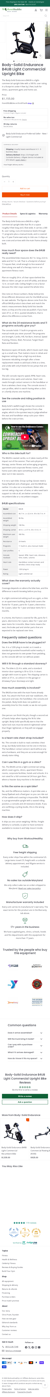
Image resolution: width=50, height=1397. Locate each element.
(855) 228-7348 (19, 4)
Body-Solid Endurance (27, 1115)
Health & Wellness (9, 1259)
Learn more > (21, 160)
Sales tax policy (33, 1389)
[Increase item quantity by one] (13, 181)
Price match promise (10, 1300)
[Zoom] (40, 55)
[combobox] (25, 16)
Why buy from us (9, 1326)
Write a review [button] (25, 1096)
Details (24, 120)
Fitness (5, 1255)
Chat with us (6, 204)
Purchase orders (8, 1297)
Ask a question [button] (25, 1102)
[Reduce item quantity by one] (4, 181)
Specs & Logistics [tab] (27, 213)
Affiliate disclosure (8, 1392)
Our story (6, 1311)
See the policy (8, 126)
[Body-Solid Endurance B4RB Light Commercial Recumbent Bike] (14, 1139)
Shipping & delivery (10, 1285)
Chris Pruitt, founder (10, 1314)
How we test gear (9, 1318)
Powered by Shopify (24, 1392)
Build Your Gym (8, 1271)
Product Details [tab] (9, 213)
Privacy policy (7, 1389)
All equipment (7, 1281)
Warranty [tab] (43, 213)
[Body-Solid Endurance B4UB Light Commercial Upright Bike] (14, 1190)
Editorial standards (10, 1322)
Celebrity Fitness (9, 1263)
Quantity (6, 176)
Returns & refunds (9, 1289)
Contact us (6, 1334)
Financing (6, 1293)
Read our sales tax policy (29, 888)
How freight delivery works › (14, 165)
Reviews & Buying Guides (12, 1267)
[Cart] (41, 10)
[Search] (45, 16)
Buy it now (25, 194)
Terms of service (20, 1389)
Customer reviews (9, 1330)
